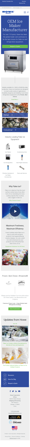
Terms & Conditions (16, 436)
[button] (14, 99)
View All (15, 323)
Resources (11, 375)
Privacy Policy (8, 436)
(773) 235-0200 (15, 411)
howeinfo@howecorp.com (15, 413)
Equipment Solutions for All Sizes (15, 246)
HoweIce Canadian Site (7, 1)
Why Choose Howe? (15, 200)
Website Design (13, 438)
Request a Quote (15, 46)
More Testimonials (15, 308)
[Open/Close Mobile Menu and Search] (25, 12)
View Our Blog (12, 379)
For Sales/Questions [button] (6, 7)
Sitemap (23, 436)
